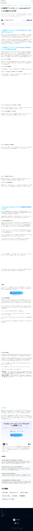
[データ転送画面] (17, 162)
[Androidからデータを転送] (16, 90)
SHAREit (22, 301)
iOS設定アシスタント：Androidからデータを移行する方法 (21, 5)
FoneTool (2, 5)
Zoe (5, 20)
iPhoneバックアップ (14, 492)
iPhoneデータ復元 (25, 492)
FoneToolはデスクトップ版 (5, 287)
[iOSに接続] (16, 247)
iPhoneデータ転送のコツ (8, 5)
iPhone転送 (5, 492)
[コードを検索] (16, 130)
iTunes (12, 366)
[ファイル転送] (16, 262)
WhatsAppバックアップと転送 (9, 499)
